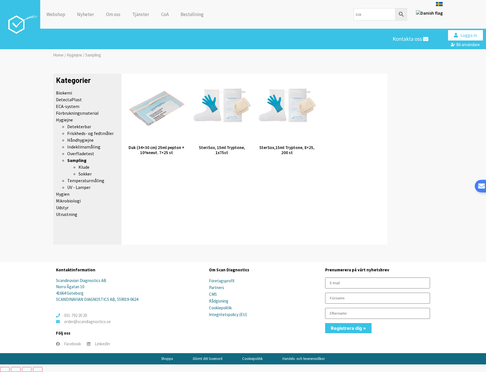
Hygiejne (74, 55)
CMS (213, 294)
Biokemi (64, 93)
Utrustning (66, 214)
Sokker (85, 174)
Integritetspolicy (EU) (228, 314)
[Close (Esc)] (37, 369)
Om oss (113, 14)
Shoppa (167, 358)
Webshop (55, 14)
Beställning (192, 14)
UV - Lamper (79, 187)
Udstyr (62, 207)
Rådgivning (218, 301)
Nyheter (85, 14)
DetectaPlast (69, 99)
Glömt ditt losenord (207, 358)
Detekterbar (79, 126)
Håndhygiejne (80, 140)
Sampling (77, 160)
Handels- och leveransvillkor (303, 358)
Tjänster (140, 14)
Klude (83, 167)
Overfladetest (80, 153)
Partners (216, 287)
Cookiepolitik (220, 307)
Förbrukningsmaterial (77, 113)
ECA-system (67, 106)
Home (58, 55)
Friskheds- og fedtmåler (90, 133)
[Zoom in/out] (5, 369)
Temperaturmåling (85, 180)
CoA (165, 14)
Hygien (62, 194)
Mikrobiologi (68, 201)
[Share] (27, 369)
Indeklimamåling (83, 147)
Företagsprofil (221, 280)
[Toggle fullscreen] (16, 369)
